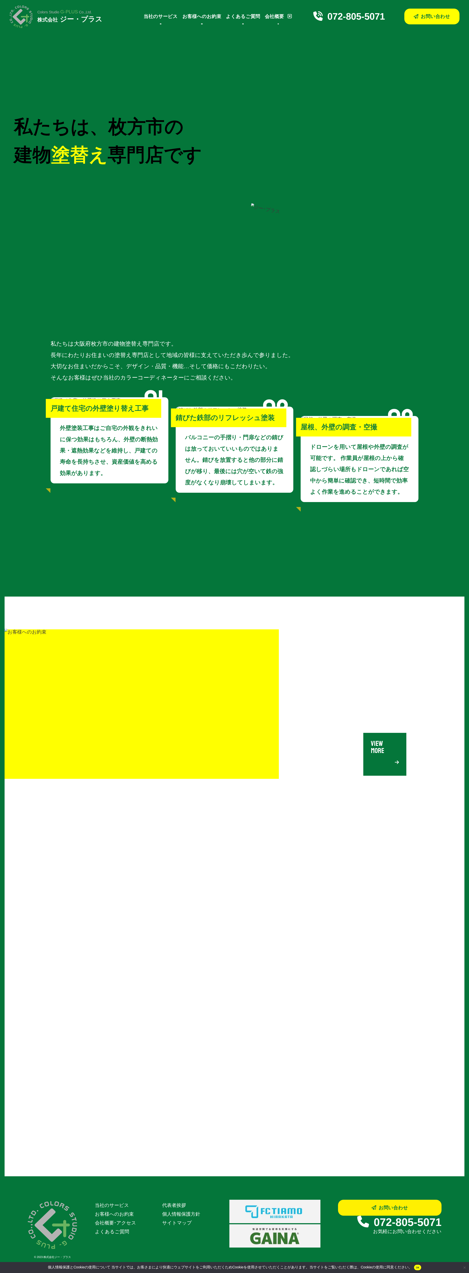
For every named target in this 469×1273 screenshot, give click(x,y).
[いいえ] (464, 1267)
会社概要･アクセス (115, 1222)
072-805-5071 (356, 16)
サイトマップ (177, 1222)
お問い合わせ (393, 1207)
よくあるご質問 (243, 16)
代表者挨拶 (174, 1205)
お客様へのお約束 (201, 16)
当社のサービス (161, 16)
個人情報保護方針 (181, 1214)
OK (418, 1267)
